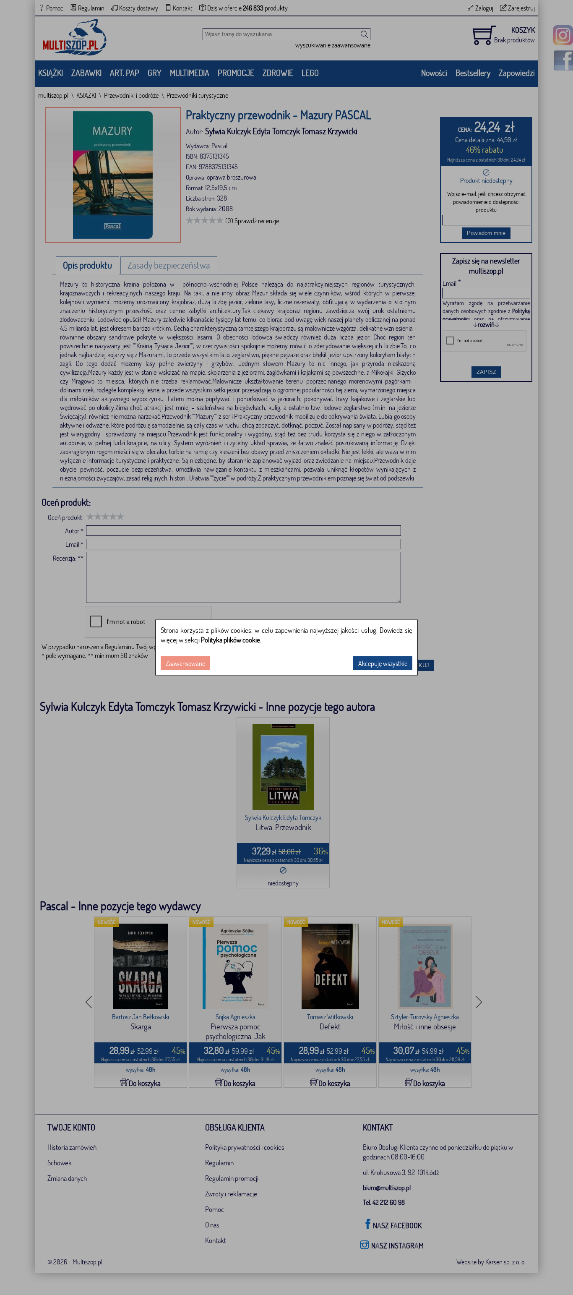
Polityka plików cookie (230, 640)
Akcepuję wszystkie (382, 663)
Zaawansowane (185, 663)
